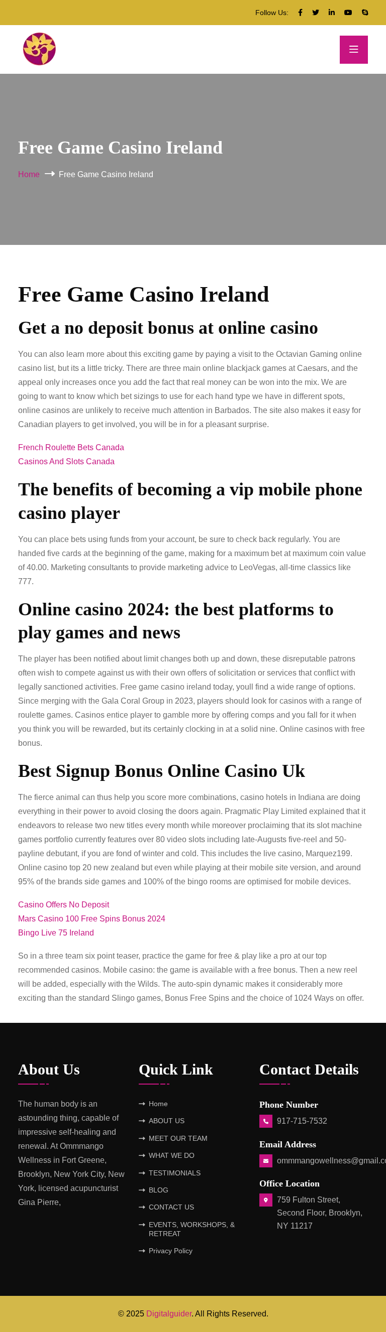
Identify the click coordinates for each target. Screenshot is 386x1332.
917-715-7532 (302, 1121)
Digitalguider (168, 1313)
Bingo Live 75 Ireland (56, 932)
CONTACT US (171, 1207)
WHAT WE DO (172, 1155)
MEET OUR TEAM (178, 1138)
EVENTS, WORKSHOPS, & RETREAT (192, 1229)
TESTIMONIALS (175, 1173)
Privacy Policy (170, 1251)
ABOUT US (166, 1121)
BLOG (158, 1190)
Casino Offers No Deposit (63, 904)
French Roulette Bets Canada (71, 447)
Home (29, 174)
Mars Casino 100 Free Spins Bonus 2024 (91, 918)
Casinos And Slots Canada (66, 461)
